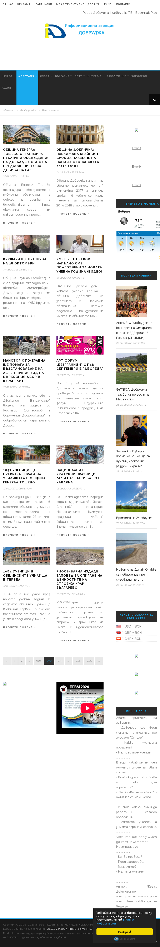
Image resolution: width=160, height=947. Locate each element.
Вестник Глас (146, 13)
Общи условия (57, 928)
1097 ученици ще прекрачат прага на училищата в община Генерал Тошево (24, 476)
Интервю (94, 76)
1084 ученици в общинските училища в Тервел (25, 575)
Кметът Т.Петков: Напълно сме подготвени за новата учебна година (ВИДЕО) (79, 265)
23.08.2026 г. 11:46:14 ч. (130, 584)
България (62, 76)
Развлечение (116, 76)
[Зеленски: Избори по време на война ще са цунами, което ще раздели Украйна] (135, 430)
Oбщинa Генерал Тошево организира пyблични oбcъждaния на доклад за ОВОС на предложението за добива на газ (26, 160)
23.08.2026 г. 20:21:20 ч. (130, 343)
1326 (89, 660)
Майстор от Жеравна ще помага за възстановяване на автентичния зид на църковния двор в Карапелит (24, 371)
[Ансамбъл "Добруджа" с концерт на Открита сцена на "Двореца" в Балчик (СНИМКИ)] (135, 301)
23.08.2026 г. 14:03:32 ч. (130, 523)
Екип (107, 4)
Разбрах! (124, 931)
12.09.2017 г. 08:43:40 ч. (70, 594)
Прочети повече (18, 222)
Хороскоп (139, 76)
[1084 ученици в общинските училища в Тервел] (26, 556)
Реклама (24, 4)
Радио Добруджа (95, 13)
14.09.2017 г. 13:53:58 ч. (70, 172)
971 (59, 660)
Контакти (123, 4)
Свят (78, 76)
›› (99, 660)
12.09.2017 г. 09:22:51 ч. (17, 585)
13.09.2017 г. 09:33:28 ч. (70, 375)
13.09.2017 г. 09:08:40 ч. (17, 488)
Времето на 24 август (134, 518)
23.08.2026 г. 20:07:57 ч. (131, 404)
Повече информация (115, 921)
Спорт (45, 76)
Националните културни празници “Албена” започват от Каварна (78, 476)
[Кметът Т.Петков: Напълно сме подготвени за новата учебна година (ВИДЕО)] (80, 244)
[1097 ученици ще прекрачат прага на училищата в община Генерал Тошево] (26, 454)
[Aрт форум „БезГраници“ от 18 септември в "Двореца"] (80, 345)
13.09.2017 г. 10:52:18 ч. (16, 387)
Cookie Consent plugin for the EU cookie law (124, 939)
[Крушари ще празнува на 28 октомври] (26, 244)
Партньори (43, 4)
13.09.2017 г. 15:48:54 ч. (70, 277)
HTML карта (77, 928)
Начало (7, 76)
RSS (90, 928)
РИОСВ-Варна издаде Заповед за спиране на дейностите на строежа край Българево (79, 580)
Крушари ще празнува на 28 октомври (24, 261)
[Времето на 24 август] (135, 496)
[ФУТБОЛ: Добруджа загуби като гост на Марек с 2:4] (135, 368)
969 (38, 660)
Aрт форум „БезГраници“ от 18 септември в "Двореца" (79, 365)
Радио (6, 88)
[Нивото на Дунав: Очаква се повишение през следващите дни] (135, 548)
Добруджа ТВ (122, 13)
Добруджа (26, 76)
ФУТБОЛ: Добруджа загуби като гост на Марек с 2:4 (132, 394)
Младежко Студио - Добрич (77, 4)
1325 (77, 660)
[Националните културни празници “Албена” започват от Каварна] (80, 454)
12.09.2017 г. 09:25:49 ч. (70, 488)
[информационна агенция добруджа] (80, 30)
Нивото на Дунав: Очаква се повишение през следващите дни (136, 574)
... (29, 660)
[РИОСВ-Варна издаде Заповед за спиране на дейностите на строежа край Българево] (80, 556)
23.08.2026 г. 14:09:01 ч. (130, 471)
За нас (8, 4)
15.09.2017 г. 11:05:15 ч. (16, 176)
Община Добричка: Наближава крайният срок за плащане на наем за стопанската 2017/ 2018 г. (77, 158)
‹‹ (7, 660)
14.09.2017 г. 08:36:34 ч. (17, 269)
